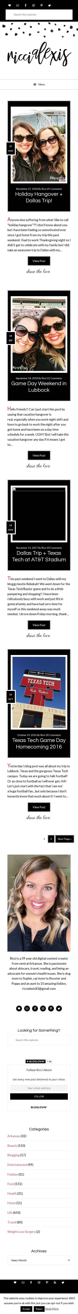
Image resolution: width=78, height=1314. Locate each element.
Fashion (12, 1174)
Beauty (12, 1146)
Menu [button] (41, 84)
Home (11, 1203)
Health (12, 1193)
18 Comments (53, 735)
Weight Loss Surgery (21, 1232)
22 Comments (54, 378)
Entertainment (17, 1165)
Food (10, 1184)
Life (10, 1212)
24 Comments (54, 188)
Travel (11, 1222)
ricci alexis (39, 57)
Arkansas (13, 1136)
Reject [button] (39, 1308)
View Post (39, 261)
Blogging (13, 1155)
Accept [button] (26, 1308)
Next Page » (64, 840)
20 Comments (54, 547)
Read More (52, 1308)
